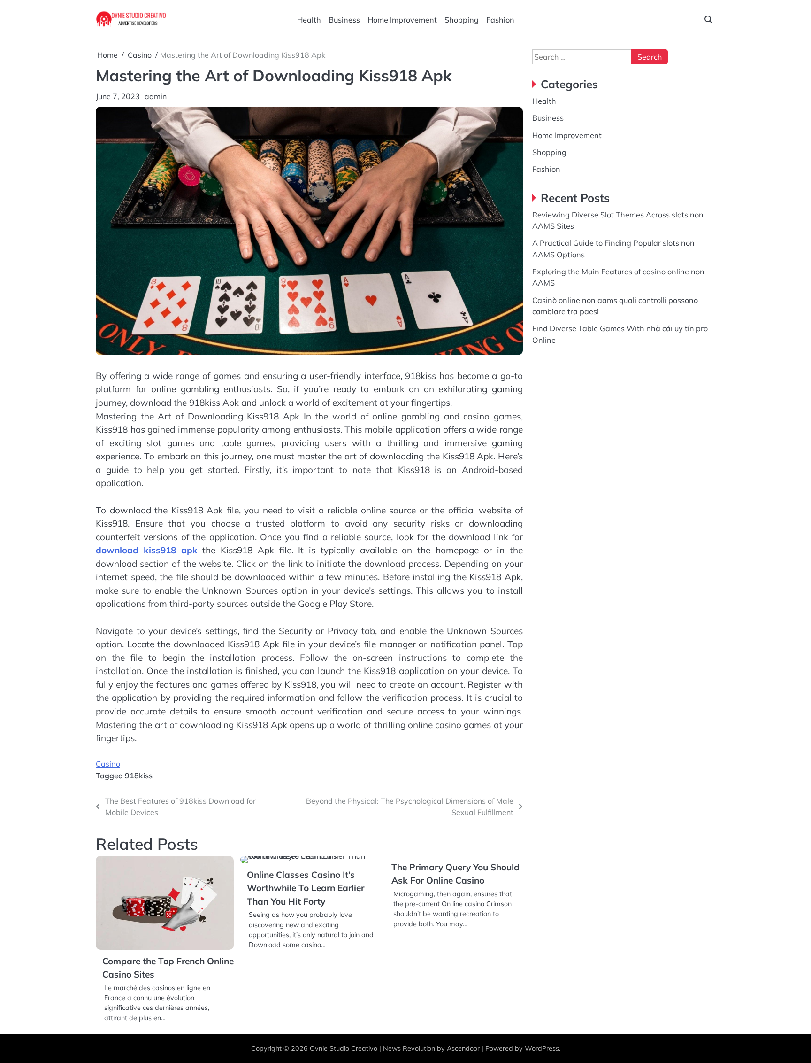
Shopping (461, 19)
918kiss (139, 775)
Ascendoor (463, 1048)
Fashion (500, 19)
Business (344, 19)
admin (156, 96)
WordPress (542, 1048)
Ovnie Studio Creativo (343, 1048)
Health (309, 19)
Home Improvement (402, 19)
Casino (108, 763)
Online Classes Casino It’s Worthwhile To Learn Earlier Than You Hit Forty (305, 888)
